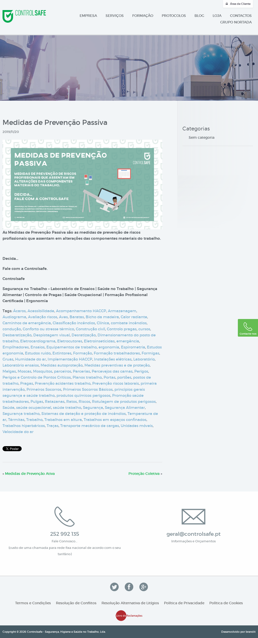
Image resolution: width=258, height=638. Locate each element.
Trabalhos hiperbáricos (24, 425)
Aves (63, 316)
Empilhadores (16, 347)
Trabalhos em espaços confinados (115, 419)
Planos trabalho (87, 377)
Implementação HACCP (70, 359)
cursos (144, 329)
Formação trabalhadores (117, 353)
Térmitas (16, 419)
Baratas (77, 316)
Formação (142, 15)
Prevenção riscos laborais (115, 383)
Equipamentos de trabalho (71, 347)
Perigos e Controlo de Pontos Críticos (37, 377)
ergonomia (109, 347)
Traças (52, 425)
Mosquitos (42, 371)
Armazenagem (122, 310)
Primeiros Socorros (43, 389)
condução (12, 329)
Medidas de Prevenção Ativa (30, 473)
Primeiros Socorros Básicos (88, 389)
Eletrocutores (69, 341)
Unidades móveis (137, 425)
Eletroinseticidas (99, 341)
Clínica (103, 323)
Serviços (115, 15)
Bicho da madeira (102, 316)
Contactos (241, 15)
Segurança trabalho (21, 413)
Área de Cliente (240, 4)
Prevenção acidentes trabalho (62, 383)
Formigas (150, 353)
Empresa (88, 15)
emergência (127, 341)
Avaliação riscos (42, 316)
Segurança (93, 407)
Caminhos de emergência (27, 323)
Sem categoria (201, 137)
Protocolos (174, 15)
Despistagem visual (51, 335)
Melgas (9, 371)
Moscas (24, 371)
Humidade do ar (30, 359)
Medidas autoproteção (62, 365)
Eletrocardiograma (37, 341)
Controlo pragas (122, 329)
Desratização (84, 335)
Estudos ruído (38, 353)
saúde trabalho (67, 407)
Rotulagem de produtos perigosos (124, 401)
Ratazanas (54, 401)
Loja (217, 15)
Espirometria (133, 347)
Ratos (71, 401)
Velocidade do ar (18, 431)
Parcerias (81, 371)
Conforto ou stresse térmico (48, 329)
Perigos (141, 371)
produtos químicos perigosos (83, 395)
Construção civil (90, 329)
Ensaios (37, 347)
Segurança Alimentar (125, 407)
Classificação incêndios (74, 323)
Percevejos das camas (112, 371)
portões (124, 377)
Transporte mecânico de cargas (89, 425)
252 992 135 (64, 534)
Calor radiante (134, 316)
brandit (250, 631)
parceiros (62, 371)
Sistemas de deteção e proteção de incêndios (83, 413)
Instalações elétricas (113, 359)
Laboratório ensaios (21, 365)
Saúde (8, 407)
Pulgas (36, 401)
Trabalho (34, 419)
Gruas (8, 359)
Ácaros (19, 310)
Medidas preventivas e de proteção (117, 365)
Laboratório (144, 359)
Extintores (61, 353)
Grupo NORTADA (236, 22)
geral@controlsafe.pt (194, 534)
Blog (199, 15)
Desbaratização (17, 335)
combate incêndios (129, 323)
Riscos (84, 401)
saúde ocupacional (33, 407)
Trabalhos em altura (63, 419)
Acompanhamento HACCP (81, 310)
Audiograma (14, 316)
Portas (109, 377)
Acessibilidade (40, 310)
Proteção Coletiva (143, 473)
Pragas (26, 383)
